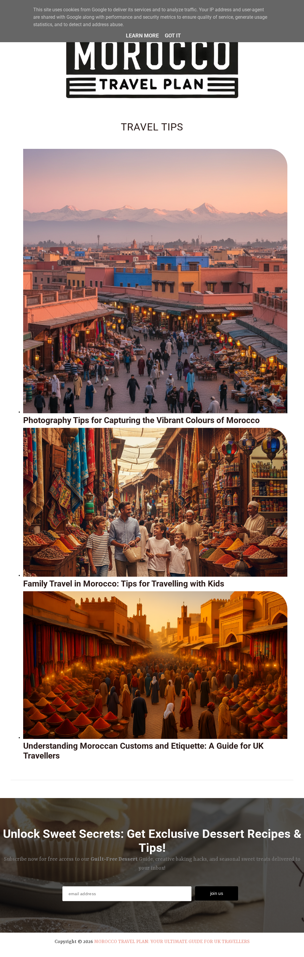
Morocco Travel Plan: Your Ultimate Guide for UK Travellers (172, 942)
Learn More (142, 35)
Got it (173, 35)
